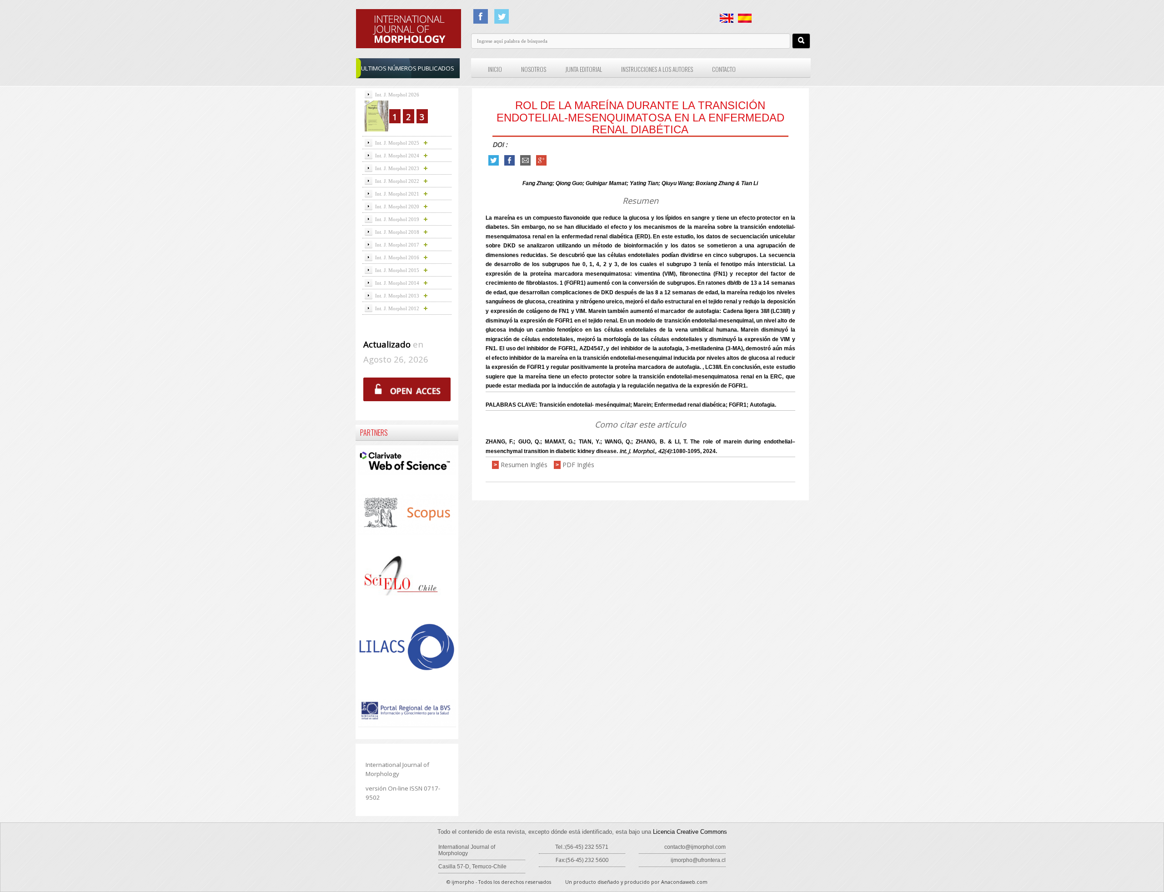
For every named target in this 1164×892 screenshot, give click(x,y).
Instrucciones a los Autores (657, 69)
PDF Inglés (578, 464)
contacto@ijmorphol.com (695, 847)
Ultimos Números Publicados (407, 68)
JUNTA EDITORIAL (583, 69)
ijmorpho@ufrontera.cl (698, 860)
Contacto (724, 69)
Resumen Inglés (524, 464)
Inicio (495, 69)
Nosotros (533, 69)
